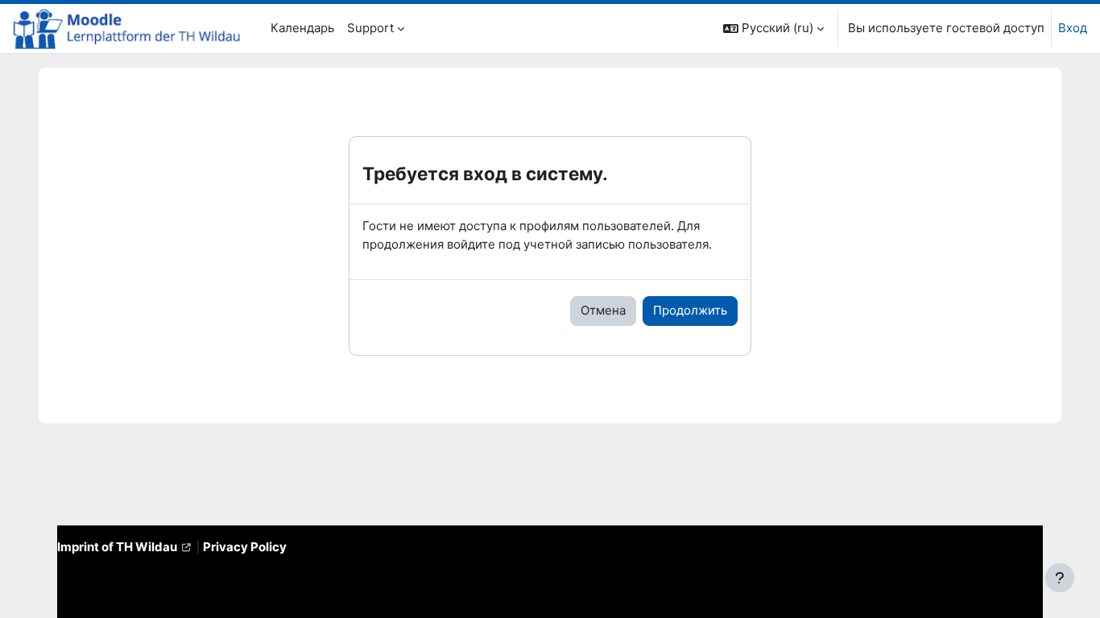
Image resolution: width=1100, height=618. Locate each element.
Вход (1072, 27)
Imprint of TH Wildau (117, 546)
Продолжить (690, 310)
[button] (773, 28)
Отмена (603, 310)
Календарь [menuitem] (302, 27)
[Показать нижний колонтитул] (1059, 577)
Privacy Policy (245, 546)
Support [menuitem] (370, 27)
